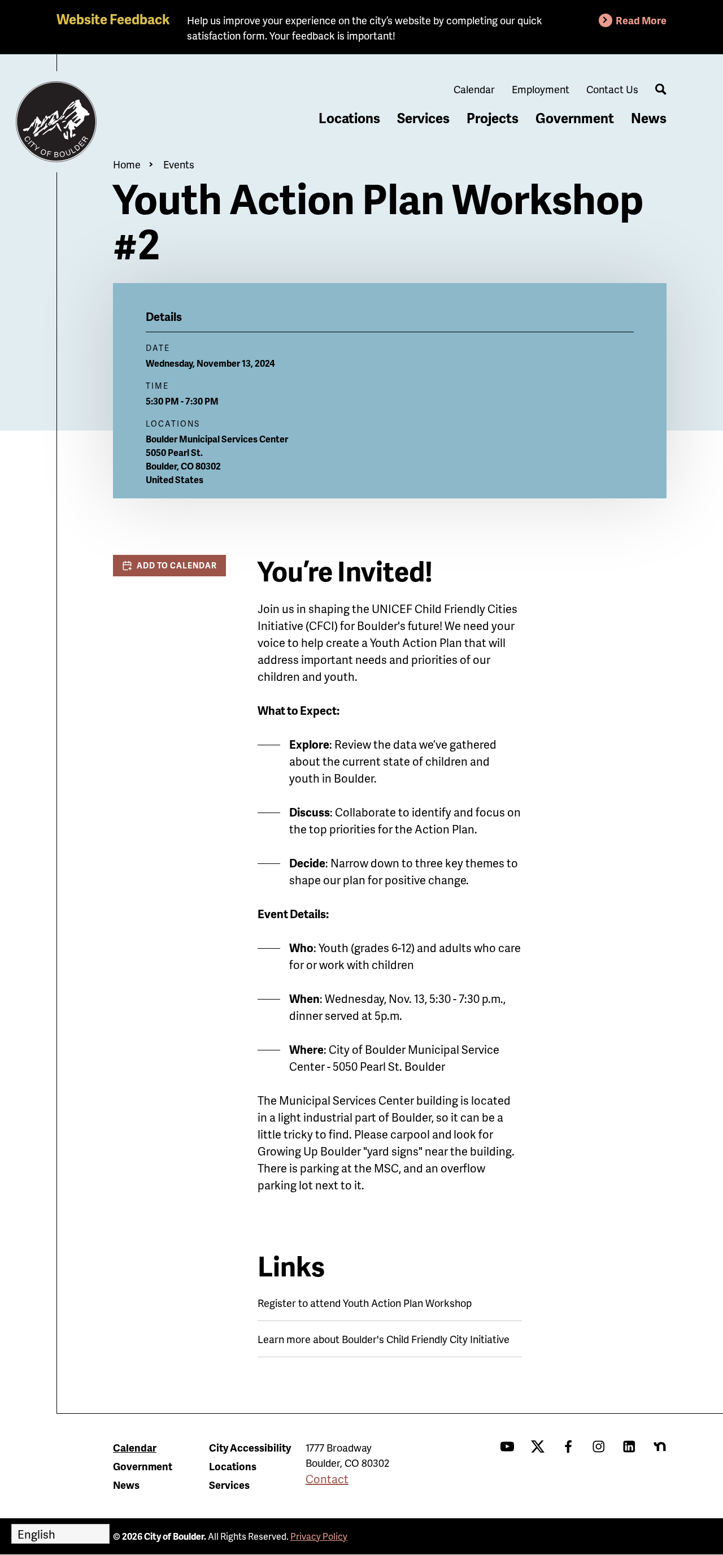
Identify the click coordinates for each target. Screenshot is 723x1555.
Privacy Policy (318, 1536)
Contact (327, 1479)
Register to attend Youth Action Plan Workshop (365, 1303)
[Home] (56, 122)
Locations (349, 117)
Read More (641, 20)
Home (127, 164)
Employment (540, 89)
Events (178, 164)
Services (423, 117)
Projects (493, 117)
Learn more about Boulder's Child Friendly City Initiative (383, 1339)
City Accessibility (250, 1447)
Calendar (474, 89)
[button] (169, 565)
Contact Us (612, 89)
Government (574, 117)
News (649, 117)
